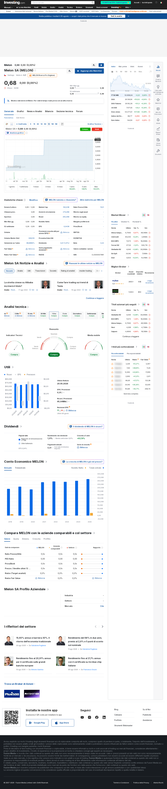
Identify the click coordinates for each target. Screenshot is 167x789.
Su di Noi (146, 709)
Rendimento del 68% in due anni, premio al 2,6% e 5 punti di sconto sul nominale (85, 641)
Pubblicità (147, 715)
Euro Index (115, 120)
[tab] (18, 315)
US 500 (114, 108)
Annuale (8, 468)
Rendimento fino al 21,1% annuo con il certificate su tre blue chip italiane (85, 662)
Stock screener (102, 7)
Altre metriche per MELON (92, 200)
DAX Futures (116, 104)
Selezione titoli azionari (23, 11)
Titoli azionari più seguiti (123, 304)
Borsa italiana (38, 11)
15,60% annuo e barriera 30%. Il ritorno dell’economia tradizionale (33, 640)
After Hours (64, 11)
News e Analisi (34, 111)
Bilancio (49, 111)
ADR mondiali (84, 11)
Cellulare (118, 715)
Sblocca (41, 578)
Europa (114, 11)
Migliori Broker (118, 266)
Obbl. (132, 67)
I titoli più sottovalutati (122, 346)
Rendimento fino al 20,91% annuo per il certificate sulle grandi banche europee (33, 662)
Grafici (20, 111)
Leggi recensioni (149, 282)
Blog (116, 709)
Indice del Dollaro (118, 116)
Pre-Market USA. (52, 11)
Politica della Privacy (141, 783)
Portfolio (118, 720)
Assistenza (147, 720)
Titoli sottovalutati (155, 11)
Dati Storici (20, 118)
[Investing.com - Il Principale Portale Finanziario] (14, 2)
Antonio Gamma (37, 670)
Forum (79, 111)
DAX (113, 99)
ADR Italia (95, 11)
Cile (102, 606)
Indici (113, 67)
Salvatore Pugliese (38, 645)
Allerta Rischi (158, 783)
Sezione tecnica (64, 111)
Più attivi (114, 222)
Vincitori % (125, 222)
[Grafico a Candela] (6, 124)
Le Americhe (105, 11)
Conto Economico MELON (24, 461)
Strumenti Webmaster (123, 725)
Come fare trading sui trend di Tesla (72, 284)
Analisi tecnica (15, 307)
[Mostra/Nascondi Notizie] (62, 124)
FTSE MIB (115, 95)
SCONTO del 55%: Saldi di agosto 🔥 (115, 3)
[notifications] (156, 2)
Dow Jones (115, 112)
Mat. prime (123, 67)
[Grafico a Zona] (11, 124)
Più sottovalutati (117, 353)
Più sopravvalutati (134, 353)
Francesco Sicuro (90, 670)
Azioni (8, 11)
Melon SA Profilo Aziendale (24, 589)
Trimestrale (20, 468)
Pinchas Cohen (16, 290)
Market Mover (118, 215)
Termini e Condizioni (121, 783)
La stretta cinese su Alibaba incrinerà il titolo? (18, 284)
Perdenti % (137, 222)
